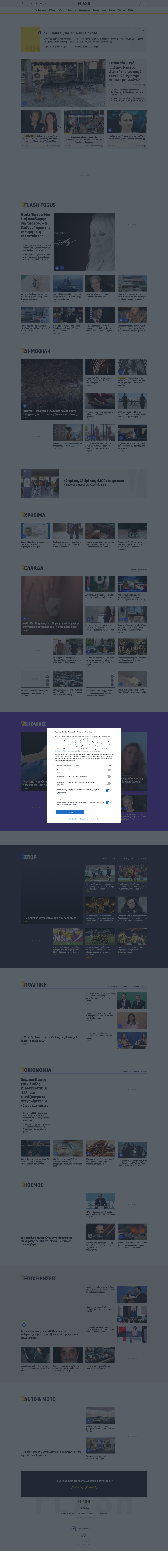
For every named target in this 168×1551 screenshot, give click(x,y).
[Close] (117, 732)
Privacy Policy (95, 819)
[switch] (108, 770)
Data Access (84, 819)
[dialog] (84, 775)
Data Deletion (73, 819)
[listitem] (84, 766)
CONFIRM (70, 812)
